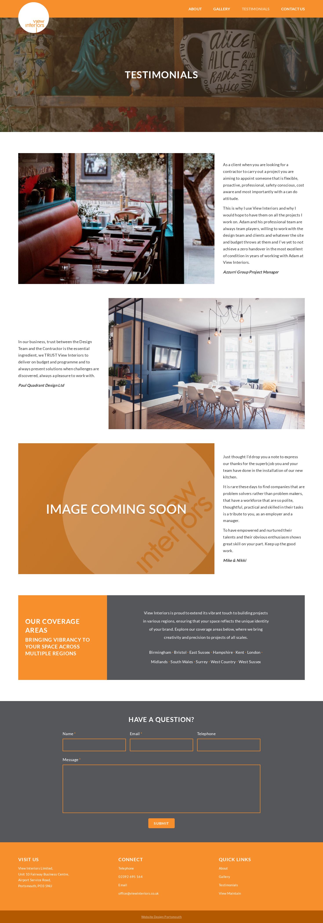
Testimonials (256, 9)
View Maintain (230, 893)
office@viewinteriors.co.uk (138, 893)
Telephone (206, 733)
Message (72, 759)
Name (69, 733)
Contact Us (293, 9)
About (195, 9)
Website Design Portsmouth (161, 917)
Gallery (221, 9)
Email (136, 733)
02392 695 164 (130, 877)
